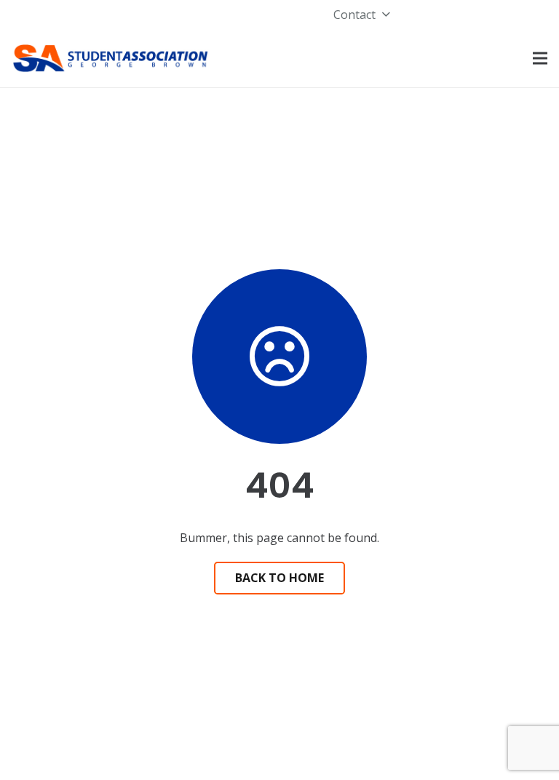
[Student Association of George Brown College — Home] (111, 58)
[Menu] (540, 58)
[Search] (366, 58)
